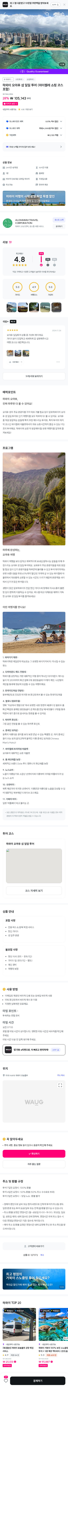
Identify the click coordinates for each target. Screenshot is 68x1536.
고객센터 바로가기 (36, 1246)
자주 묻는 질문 (34, 1164)
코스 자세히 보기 (34, 890)
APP (54, 4)
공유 (55, 14)
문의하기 (59, 226)
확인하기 (35, 1153)
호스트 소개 (59, 220)
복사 (42, 1255)
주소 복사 (60, 1075)
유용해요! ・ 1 (17, 362)
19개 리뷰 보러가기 (34, 376)
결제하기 (37, 1380)
